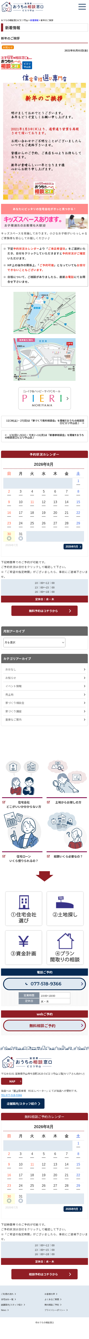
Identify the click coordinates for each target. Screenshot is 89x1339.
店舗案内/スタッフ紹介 (12, 1305)
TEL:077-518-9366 (11, 1095)
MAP (12, 1081)
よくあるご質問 (51, 1299)
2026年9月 (72, 546)
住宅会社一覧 (7, 1299)
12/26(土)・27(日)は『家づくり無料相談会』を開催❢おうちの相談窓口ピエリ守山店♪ (45, 422)
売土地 (9, 694)
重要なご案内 (13, 719)
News (3, 1310)
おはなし (10, 669)
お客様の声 (49, 1294)
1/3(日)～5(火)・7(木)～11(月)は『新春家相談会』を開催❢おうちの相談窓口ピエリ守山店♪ (44, 436)
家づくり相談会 (14, 703)
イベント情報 (13, 686)
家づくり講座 (13, 711)
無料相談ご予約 (51, 1305)
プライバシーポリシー (54, 1310)
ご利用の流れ (7, 1294)
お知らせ (10, 678)
